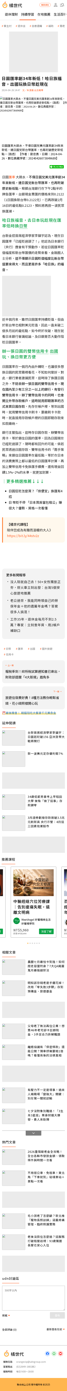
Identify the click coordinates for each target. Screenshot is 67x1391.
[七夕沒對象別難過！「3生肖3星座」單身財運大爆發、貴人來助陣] (13, 1116)
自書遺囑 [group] (37, 26)
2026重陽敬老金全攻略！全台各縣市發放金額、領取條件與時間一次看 (46, 1155)
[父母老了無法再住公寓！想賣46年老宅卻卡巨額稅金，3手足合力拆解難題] (13, 1031)
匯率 (20, 649)
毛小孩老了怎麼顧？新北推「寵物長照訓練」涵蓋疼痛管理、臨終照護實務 (46, 1220)
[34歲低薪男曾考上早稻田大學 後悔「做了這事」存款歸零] (13, 802)
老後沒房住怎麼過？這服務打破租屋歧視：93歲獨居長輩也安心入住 (46, 1240)
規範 (4, 1315)
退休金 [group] (22, 26)
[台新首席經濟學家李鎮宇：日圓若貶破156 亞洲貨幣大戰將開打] (13, 738)
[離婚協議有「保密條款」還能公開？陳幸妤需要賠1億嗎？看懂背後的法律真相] (13, 1052)
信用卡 (10, 654)
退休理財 (11, 14)
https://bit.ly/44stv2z (23, 535)
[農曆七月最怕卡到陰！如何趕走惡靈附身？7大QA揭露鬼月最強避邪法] (13, 967)
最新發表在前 (54, 1329)
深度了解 (46, 931)
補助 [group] (51, 26)
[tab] (27, 943)
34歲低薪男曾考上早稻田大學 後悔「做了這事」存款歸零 (45, 800)
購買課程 (45, 4)
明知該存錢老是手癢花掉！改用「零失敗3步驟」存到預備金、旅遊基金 (46, 987)
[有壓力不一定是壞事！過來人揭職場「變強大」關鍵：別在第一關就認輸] (13, 1095)
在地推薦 (43, 14)
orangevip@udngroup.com (31, 1361)
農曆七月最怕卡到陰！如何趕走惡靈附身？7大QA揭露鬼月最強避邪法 (46, 966)
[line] (54, 1353)
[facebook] (47, 1353)
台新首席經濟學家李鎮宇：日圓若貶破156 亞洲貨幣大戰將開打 (46, 736)
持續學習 (27, 14)
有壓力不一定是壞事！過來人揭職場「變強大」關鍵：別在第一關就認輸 (46, 1094)
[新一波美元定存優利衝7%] (13, 759)
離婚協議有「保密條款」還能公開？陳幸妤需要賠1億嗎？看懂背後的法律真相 (46, 1051)
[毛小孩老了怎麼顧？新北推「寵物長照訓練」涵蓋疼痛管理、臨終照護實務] (13, 1221)
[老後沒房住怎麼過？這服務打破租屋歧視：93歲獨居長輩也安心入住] (13, 1242)
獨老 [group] (62, 26)
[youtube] (60, 1353)
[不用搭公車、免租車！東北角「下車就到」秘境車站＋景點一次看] (13, 1178)
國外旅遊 (47, 649)
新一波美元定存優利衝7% (45, 753)
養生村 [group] (8, 26)
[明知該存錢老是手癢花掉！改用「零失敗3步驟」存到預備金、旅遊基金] (13, 988)
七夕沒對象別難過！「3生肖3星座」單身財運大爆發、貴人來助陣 (45, 1115)
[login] (55, 5)
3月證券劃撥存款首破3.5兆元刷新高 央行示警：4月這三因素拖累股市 (46, 821)
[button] (62, 5)
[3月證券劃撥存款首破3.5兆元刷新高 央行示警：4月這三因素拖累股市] (13, 823)
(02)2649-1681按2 (25, 1366)
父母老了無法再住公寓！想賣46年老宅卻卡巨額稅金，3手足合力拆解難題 (46, 1030)
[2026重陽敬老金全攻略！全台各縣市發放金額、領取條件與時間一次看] (13, 1157)
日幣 (8, 649)
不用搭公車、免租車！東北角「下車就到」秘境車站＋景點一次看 (46, 1177)
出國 (32, 649)
